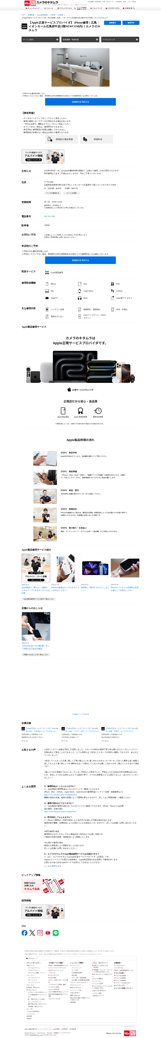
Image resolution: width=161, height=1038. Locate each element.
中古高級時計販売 (77, 973)
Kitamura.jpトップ (32, 958)
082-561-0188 (49, 216)
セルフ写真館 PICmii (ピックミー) (58, 992)
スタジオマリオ (54, 975)
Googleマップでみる (80, 714)
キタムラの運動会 (97, 978)
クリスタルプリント (34, 968)
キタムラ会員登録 (120, 975)
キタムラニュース (75, 985)
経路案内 (112, 23)
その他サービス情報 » (56, 963)
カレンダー (30, 1009)
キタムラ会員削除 (120, 980)
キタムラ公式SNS (53, 989)
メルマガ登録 (132, 1)
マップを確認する (52, 193)
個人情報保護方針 (31, 1029)
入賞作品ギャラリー (98, 996)
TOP (23, 15)
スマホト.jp (51, 973)
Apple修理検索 (42, 15)
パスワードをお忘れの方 (122, 983)
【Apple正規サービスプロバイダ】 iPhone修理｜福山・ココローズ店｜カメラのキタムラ (82, 729)
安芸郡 (60, 15)
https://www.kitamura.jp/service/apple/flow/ (60, 812)
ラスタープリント (33, 970)
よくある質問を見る (52, 866)
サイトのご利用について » (123, 988)
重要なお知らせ (75, 995)
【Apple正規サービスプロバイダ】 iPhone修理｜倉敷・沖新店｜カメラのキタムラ (122, 729)
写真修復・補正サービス (35, 1006)
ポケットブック (32, 980)
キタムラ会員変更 (120, 978)
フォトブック (31, 975)
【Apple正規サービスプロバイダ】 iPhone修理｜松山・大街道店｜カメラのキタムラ (42, 729)
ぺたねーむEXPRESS (33, 1011)
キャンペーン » (75, 988)
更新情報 (73, 1002)
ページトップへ (130, 1026)
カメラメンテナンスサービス (57, 968)
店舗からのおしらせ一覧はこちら (35, 654)
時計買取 (74, 975)
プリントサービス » (33, 963)
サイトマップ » (119, 985)
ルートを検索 (71, 193)
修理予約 (131, 23)
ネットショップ (75, 965)
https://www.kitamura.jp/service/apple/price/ (60, 795)
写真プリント (31, 965)
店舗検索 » (118, 963)
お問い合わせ (106, 1)
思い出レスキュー (32, 990)
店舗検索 (31, 15)
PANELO (29, 1019)
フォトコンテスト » (99, 990)
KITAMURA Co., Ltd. (36, 1035)
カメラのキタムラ (119, 965)
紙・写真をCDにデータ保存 (36, 999)
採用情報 (98, 1)
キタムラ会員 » (119, 973)
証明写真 (29, 1016)
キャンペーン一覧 (75, 990)
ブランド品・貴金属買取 (79, 978)
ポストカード (31, 985)
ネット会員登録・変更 (119, 1)
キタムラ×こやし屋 (54, 999)
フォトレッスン (96, 981)
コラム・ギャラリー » (99, 963)
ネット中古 (75, 970)
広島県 (52, 15)
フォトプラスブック (34, 978)
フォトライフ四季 (97, 983)
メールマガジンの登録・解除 (57, 984)
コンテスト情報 (96, 993)
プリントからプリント (34, 1002)
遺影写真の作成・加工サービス (37, 1004)
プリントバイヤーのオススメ (79, 982)
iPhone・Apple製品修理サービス (58, 965)
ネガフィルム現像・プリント (36, 973)
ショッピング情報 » (77, 963)
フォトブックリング (34, 982)
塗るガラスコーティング (55, 970)
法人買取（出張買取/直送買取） (81, 980)
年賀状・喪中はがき (34, 987)
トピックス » (74, 993)
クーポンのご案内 (53, 987)
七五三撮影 (53, 978)
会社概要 (91, 1)
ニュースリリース (45, 1029)
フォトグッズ (31, 1014)
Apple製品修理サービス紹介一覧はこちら (38, 599)
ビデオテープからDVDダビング (37, 992)
